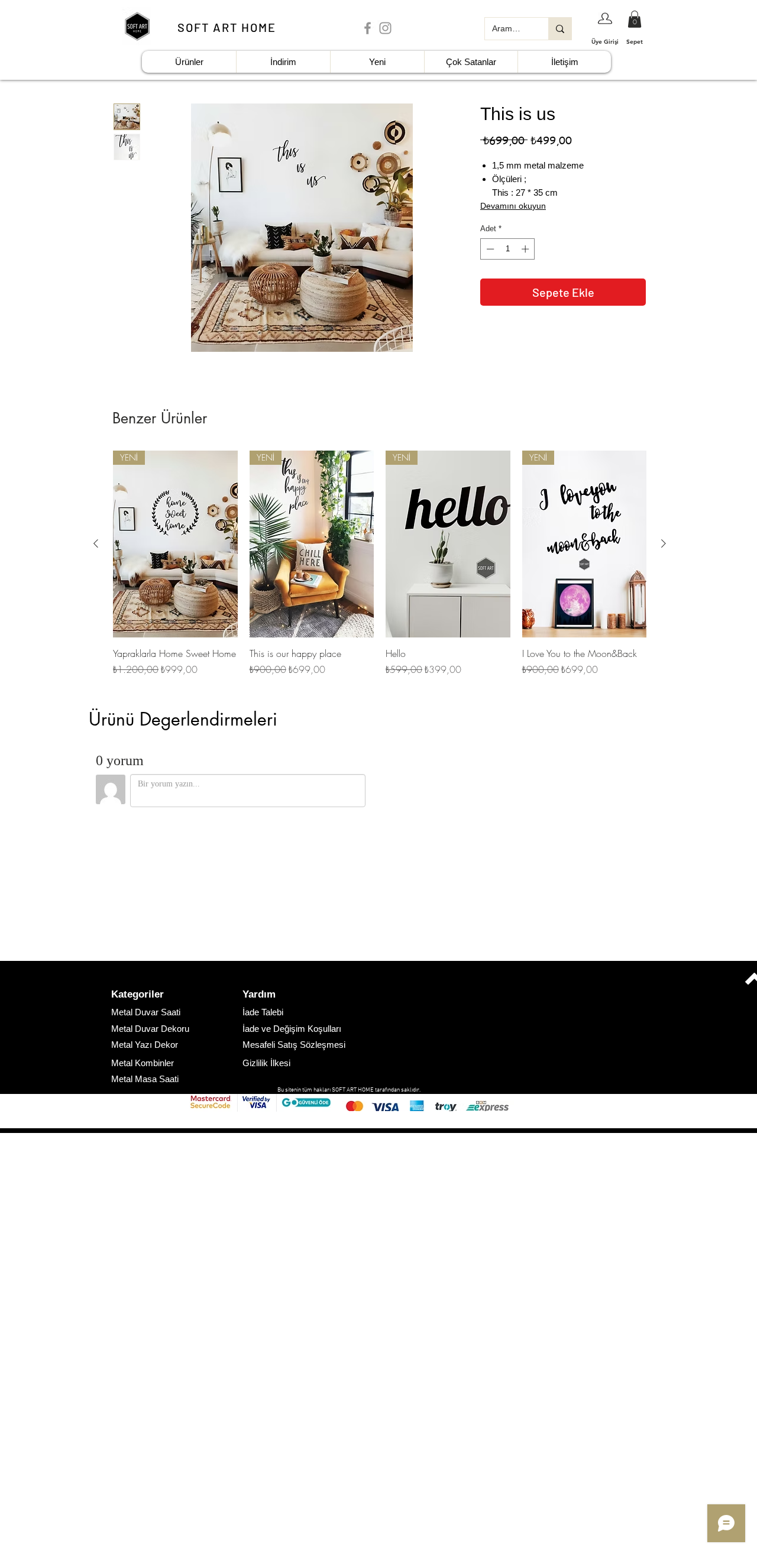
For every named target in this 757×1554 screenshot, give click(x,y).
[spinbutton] (507, 249)
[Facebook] (368, 28)
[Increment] (526, 249)
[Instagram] (385, 28)
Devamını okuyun (513, 206)
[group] (380, 563)
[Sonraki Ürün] (663, 543)
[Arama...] (559, 29)
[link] (634, 19)
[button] (153, 995)
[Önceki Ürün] (96, 543)
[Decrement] (489, 249)
